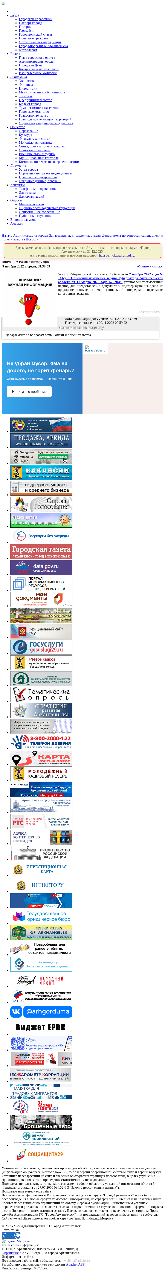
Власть (15, 54)
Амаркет (16, 223)
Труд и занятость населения (39, 108)
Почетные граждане (33, 38)
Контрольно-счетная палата (39, 69)
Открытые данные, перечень (40, 181)
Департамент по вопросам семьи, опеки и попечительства (48, 335)
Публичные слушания (35, 216)
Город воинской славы (35, 34)
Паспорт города (30, 23)
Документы (18, 165)
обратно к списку (150, 266)
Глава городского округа (37, 57)
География (26, 30)
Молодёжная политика (35, 142)
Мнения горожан (31, 204)
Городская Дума (30, 65)
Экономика (18, 77)
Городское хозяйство (34, 111)
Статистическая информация (40, 42)
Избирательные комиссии (38, 73)
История (25, 27)
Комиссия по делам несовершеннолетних (49, 162)
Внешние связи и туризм (37, 154)
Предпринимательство (35, 100)
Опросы (16, 200)
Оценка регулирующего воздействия (46, 123)
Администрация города (36, 61)
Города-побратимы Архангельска (43, 46)
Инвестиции (28, 88)
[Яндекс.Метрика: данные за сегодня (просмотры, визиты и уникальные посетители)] (16, 1241)
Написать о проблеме (29, 391)
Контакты (17, 185)
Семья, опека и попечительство (42, 146)
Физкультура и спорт (34, 138)
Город (14, 15)
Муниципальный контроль (38, 158)
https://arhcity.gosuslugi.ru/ (117, 255)
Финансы (26, 84)
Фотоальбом (28, 50)
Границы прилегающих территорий (45, 119)
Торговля (25, 96)
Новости (32, 239)
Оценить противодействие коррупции (47, 208)
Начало (7, 235)
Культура (25, 135)
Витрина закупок (23, 219)
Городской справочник (35, 19)
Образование (28, 131)
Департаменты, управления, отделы (75, 235)
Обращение (10, 1253)
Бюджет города (30, 104)
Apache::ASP (75, 1264)
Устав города (28, 169)
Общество (17, 127)
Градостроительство (33, 115)
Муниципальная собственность (42, 92)
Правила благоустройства (38, 177)
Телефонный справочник (37, 189)
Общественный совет (34, 150)
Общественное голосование (39, 212)
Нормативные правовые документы (45, 173)
